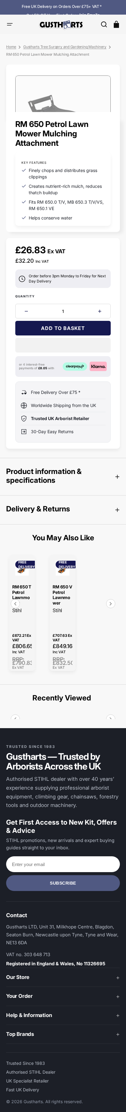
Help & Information (29, 1015)
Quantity (25, 296)
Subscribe (63, 883)
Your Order (19, 996)
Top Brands (20, 1034)
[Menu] (10, 24)
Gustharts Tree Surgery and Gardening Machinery (64, 46)
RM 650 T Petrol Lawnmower (21, 594)
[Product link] (22, 613)
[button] (104, 24)
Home (11, 46)
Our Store (17, 977)
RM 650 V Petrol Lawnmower (62, 594)
